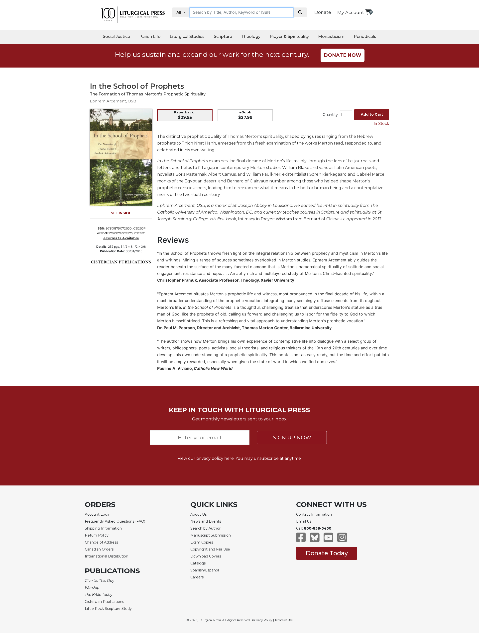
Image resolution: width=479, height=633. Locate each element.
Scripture (223, 36)
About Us (198, 514)
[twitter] (315, 540)
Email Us (303, 521)
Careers (197, 577)
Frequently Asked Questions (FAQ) (115, 521)
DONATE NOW (342, 55)
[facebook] (301, 540)
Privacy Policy (262, 620)
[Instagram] (342, 540)
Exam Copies (201, 542)
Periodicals (365, 36)
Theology (250, 36)
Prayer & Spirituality (289, 36)
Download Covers (205, 556)
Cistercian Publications (104, 601)
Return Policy (97, 535)
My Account (350, 12)
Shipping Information (103, 528)
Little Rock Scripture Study (108, 608)
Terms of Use (284, 620)
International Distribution (106, 556)
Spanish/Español (204, 570)
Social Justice (116, 36)
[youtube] (328, 540)
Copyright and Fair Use (210, 549)
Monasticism (331, 36)
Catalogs (198, 563)
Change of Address (101, 542)
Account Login (98, 514)
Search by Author (205, 528)
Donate (322, 12)
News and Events (205, 521)
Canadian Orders (99, 549)
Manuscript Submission (210, 535)
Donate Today (327, 553)
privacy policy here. (215, 458)
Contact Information (314, 514)
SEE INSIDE (121, 213)
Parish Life (149, 36)
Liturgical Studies (187, 36)
